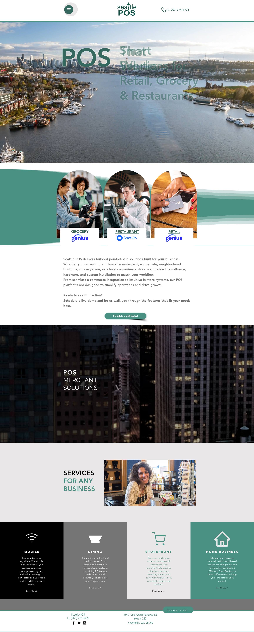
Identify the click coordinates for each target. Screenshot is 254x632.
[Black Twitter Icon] (79, 623)
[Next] (238, 59)
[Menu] (68, 9)
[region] (127, 207)
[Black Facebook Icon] (73, 623)
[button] (150, 483)
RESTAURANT (127, 231)
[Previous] (16, 59)
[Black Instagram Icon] (85, 623)
